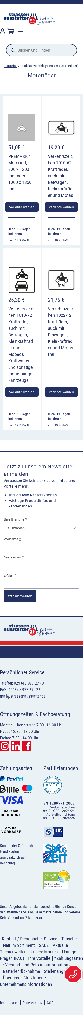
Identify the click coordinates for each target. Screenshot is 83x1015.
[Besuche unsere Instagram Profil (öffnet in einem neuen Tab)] (4, 746)
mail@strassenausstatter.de (22, 696)
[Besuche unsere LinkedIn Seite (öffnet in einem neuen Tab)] (15, 746)
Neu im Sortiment (19, 945)
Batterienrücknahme (21, 971)
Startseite (10, 66)
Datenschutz (32, 1002)
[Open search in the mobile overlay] (41, 50)
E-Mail (10, 575)
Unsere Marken (44, 952)
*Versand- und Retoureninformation (35, 965)
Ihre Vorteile (39, 958)
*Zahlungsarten (68, 958)
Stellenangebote (59, 971)
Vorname (12, 539)
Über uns (11, 978)
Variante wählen (21, 207)
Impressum (9, 1002)
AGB (50, 1002)
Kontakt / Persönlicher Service (29, 939)
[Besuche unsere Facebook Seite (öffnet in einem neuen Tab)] (26, 746)
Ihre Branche (15, 519)
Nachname (14, 557)
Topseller (69, 939)
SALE (44, 945)
